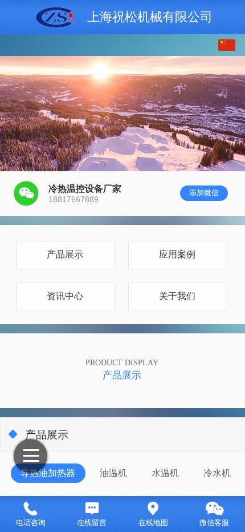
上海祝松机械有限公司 (150, 17)
